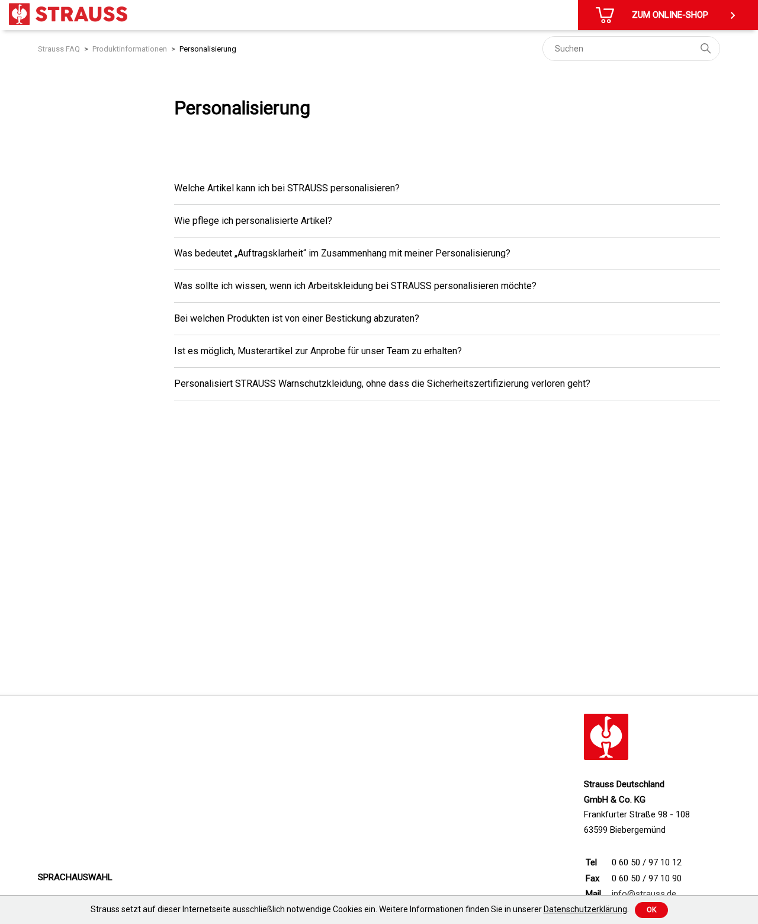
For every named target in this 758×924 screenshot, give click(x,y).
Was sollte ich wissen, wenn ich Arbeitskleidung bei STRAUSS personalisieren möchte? (355, 285)
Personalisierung (207, 48)
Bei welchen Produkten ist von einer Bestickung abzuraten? (296, 318)
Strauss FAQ (59, 48)
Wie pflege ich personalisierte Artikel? (253, 220)
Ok (651, 910)
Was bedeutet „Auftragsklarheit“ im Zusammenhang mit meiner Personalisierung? (342, 253)
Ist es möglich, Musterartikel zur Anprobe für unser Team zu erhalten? (318, 351)
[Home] (68, 14)
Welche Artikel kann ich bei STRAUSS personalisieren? (287, 188)
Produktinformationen (129, 48)
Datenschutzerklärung (585, 909)
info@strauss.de (644, 893)
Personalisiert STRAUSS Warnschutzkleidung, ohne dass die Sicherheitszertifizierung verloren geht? (382, 383)
